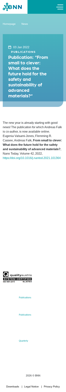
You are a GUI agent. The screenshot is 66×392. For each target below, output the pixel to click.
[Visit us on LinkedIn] (18, 235)
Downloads (12, 386)
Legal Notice (31, 386)
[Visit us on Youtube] (30, 235)
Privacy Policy (52, 386)
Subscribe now (24, 263)
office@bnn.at (11, 225)
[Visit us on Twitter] (7, 235)
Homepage (9, 23)
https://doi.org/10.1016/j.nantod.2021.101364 (32, 158)
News (24, 23)
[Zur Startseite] (12, 6)
